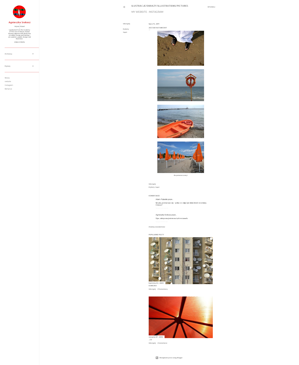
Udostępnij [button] (126, 24)
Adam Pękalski (162, 199)
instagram (156, 11)
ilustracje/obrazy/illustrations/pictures (159, 5)
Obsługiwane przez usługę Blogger (171, 358)
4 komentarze (162, 343)
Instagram (9, 85)
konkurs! (153, 286)
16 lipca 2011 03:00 (162, 208)
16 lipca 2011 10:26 (161, 222)
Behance (8, 89)
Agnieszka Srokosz (163, 215)
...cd (150, 340)
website (8, 81)
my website (139, 11)
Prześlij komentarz (157, 227)
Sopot (125, 32)
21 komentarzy (162, 289)
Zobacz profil (19, 42)
